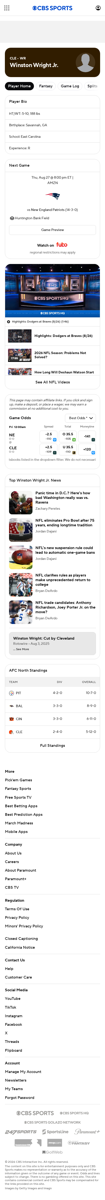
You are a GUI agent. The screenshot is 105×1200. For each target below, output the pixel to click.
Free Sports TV (18, 802)
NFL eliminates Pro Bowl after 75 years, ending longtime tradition (64, 527)
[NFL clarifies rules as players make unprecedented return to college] (20, 589)
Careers (12, 866)
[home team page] (52, 196)
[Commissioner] (28, 1145)
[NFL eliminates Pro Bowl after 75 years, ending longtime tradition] (20, 535)
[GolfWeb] (52, 1157)
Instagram (13, 1020)
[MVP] (54, 1145)
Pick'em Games (18, 785)
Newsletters (15, 1085)
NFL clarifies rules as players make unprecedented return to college (62, 585)
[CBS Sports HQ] (74, 1117)
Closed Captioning (21, 943)
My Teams (14, 1093)
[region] (52, 290)
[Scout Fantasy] (79, 1147)
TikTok (10, 1012)
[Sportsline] (55, 1135)
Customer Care (18, 982)
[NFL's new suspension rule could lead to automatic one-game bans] (20, 562)
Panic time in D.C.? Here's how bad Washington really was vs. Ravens (62, 503)
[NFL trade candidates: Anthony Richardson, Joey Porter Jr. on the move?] (20, 617)
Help (9, 973)
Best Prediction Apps (23, 819)
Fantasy (45, 86)
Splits (92, 86)
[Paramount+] (87, 1135)
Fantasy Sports (18, 793)
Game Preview (52, 230)
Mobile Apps (16, 836)
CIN (19, 724)
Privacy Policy (17, 922)
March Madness (19, 828)
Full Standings (52, 750)
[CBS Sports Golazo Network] (52, 1126)
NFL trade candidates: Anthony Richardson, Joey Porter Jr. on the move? (65, 612)
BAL (19, 711)
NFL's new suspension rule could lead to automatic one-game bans (65, 555)
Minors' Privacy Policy (24, 931)
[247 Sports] (21, 1135)
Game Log (70, 86)
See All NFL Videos (52, 382)
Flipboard (13, 1055)
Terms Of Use (17, 914)
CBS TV (12, 892)
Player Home (19, 86)
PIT (18, 698)
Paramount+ (15, 883)
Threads (12, 1046)
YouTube (13, 1003)
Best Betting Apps (21, 810)
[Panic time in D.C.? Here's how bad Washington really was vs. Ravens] (20, 507)
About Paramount (20, 875)
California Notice (20, 952)
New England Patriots (47, 210)
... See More (21, 654)
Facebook (13, 1029)
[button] (7, 8)
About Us (13, 858)
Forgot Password (19, 1102)
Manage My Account (23, 1076)
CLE (19, 737)
